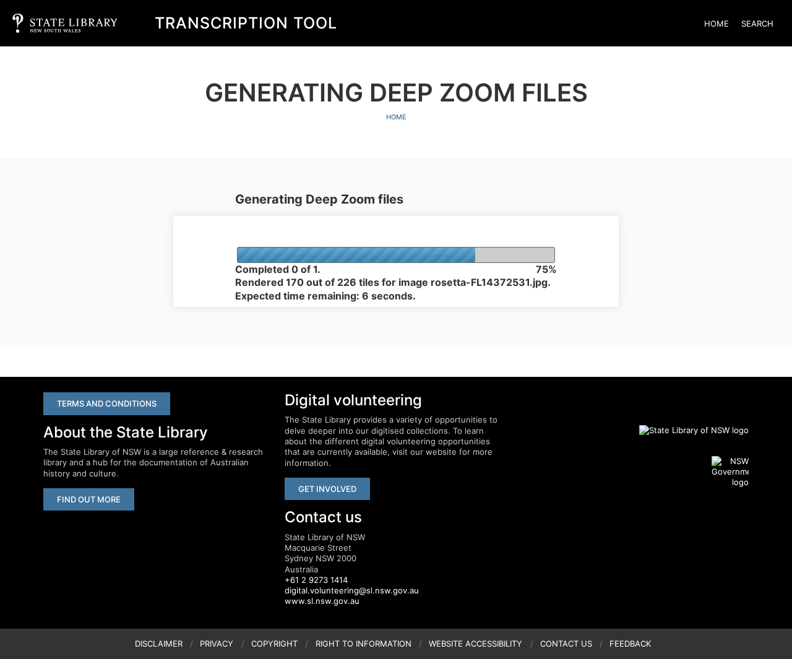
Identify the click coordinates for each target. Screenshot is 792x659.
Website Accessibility (475, 643)
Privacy (216, 643)
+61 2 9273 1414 (316, 580)
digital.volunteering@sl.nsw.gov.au (352, 590)
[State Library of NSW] (687, 430)
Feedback (630, 643)
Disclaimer (159, 643)
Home (716, 23)
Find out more (89, 499)
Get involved (327, 489)
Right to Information (363, 643)
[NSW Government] (730, 472)
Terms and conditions (107, 403)
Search (757, 23)
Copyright (274, 643)
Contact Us (566, 643)
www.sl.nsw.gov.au (322, 601)
